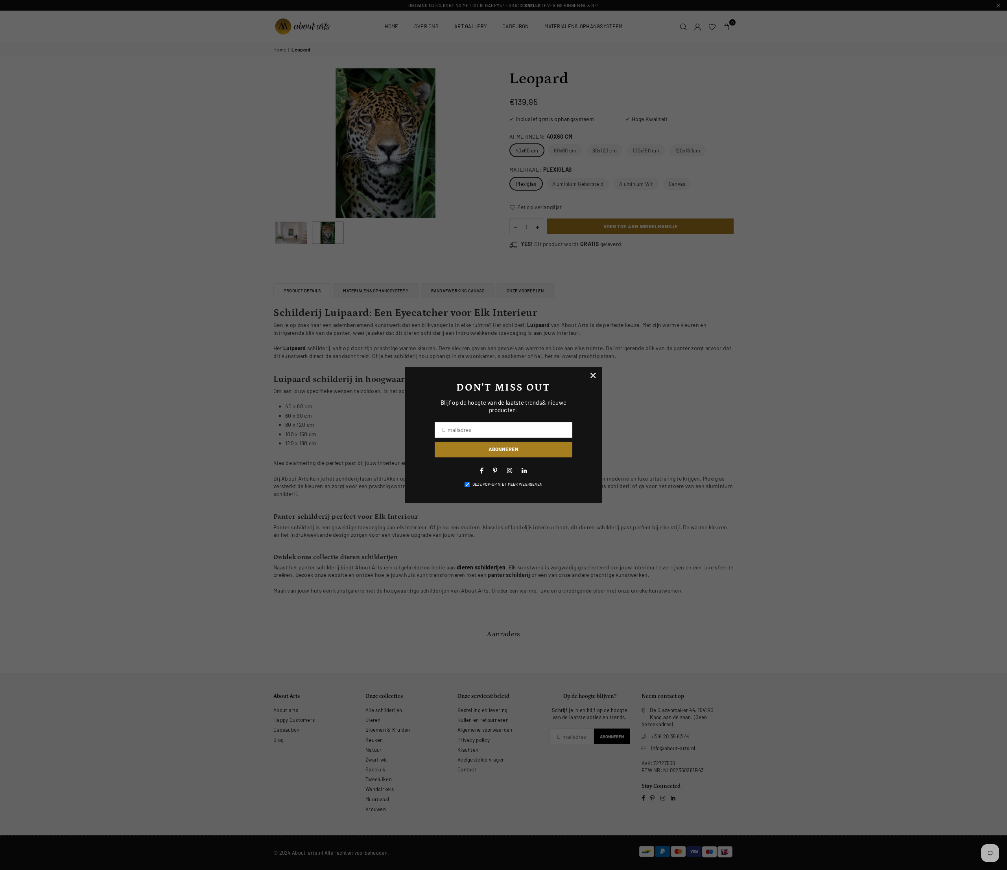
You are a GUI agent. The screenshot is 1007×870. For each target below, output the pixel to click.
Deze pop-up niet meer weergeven (507, 484)
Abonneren (503, 449)
